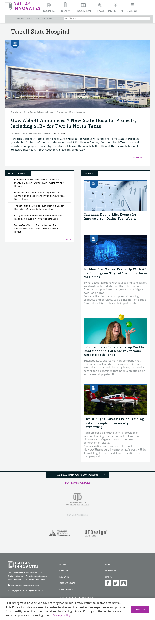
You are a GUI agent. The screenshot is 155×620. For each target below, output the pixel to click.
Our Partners (66, 589)
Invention (115, 11)
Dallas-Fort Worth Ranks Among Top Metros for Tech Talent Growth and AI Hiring (36, 229)
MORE (136, 157)
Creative (65, 11)
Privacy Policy (61, 615)
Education (83, 11)
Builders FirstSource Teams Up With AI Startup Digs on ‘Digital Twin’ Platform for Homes (39, 183)
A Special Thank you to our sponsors (77, 475)
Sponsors (33, 18)
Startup (132, 11)
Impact (99, 11)
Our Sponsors (67, 583)
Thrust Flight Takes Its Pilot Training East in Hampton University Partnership (39, 207)
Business (49, 11)
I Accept (140, 609)
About (20, 18)
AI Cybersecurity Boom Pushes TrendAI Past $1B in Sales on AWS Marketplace (38, 217)
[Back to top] (142, 598)
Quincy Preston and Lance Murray (32, 133)
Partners (47, 18)
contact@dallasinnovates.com (25, 585)
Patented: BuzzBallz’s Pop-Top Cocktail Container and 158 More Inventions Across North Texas (39, 196)
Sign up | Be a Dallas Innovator (76, 597)
